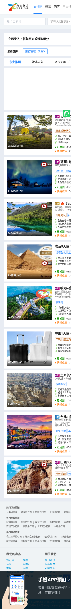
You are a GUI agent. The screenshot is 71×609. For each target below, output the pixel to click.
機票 (48, 6)
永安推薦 (15, 61)
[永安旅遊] (18, 7)
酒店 (57, 6)
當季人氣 (38, 61)
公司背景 (50, 560)
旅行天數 (60, 61)
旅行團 (37, 6)
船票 (25, 568)
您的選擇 (12, 51)
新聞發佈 (50, 568)
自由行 (26, 564)
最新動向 (50, 564)
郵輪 (8, 568)
